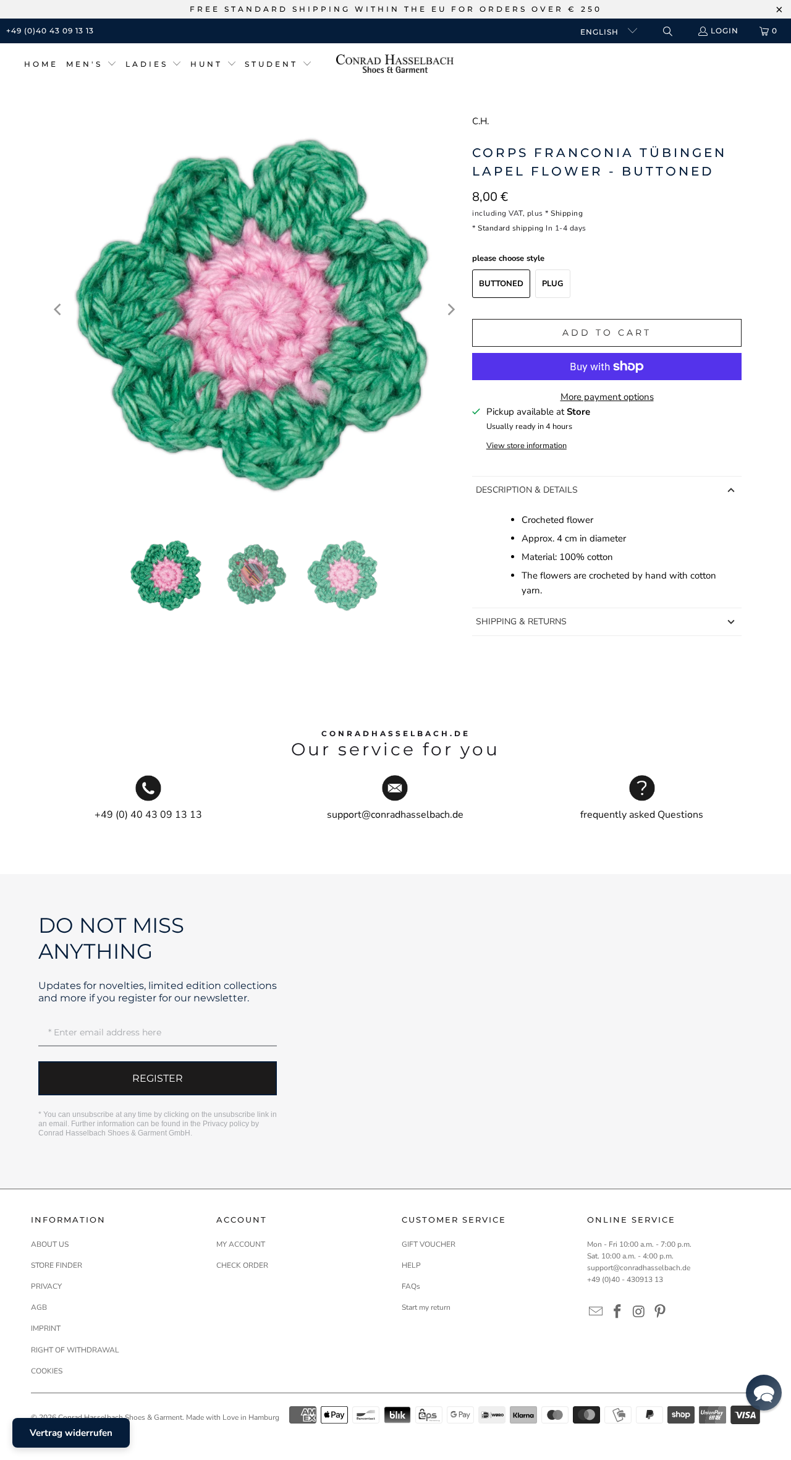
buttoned (501, 283)
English (600, 31)
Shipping (567, 213)
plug (553, 283)
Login (724, 30)
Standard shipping (511, 228)
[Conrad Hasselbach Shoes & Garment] (395, 64)
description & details (527, 490)
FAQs (411, 1286)
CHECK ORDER (242, 1265)
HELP (411, 1265)
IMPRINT (46, 1328)
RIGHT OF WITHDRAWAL (75, 1350)
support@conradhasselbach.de (638, 1268)
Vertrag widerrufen (71, 1433)
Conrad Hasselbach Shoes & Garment (120, 1417)
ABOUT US (50, 1244)
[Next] (450, 309)
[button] (91, 64)
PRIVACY (46, 1286)
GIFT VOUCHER (428, 1244)
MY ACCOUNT (240, 1244)
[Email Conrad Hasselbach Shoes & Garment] (596, 1312)
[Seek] (667, 31)
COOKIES (46, 1371)
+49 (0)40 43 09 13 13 (50, 30)
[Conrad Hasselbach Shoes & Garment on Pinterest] (660, 1312)
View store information (526, 445)
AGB (39, 1307)
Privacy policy (226, 1123)
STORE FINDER (56, 1265)
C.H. (480, 121)
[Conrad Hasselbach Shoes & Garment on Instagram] (639, 1312)
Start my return (426, 1307)
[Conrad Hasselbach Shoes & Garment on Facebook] (618, 1312)
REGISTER (157, 1078)
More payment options (607, 397)
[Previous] (59, 309)
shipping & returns (521, 621)
